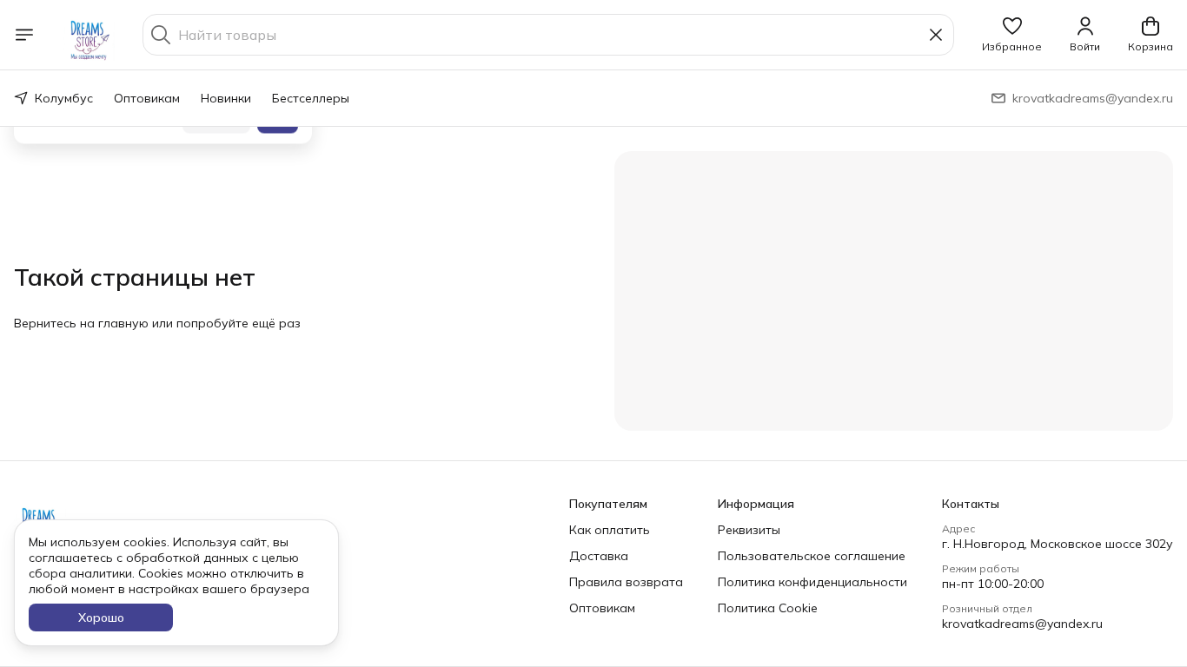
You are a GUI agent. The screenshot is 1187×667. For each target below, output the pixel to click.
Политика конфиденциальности (812, 582)
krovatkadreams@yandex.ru (1022, 623)
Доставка (598, 556)
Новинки (226, 98)
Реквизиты (749, 530)
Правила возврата (626, 582)
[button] (1012, 35)
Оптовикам (147, 98)
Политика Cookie (768, 608)
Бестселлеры (310, 98)
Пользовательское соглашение (811, 556)
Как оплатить (609, 530)
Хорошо (101, 617)
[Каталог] (24, 34)
